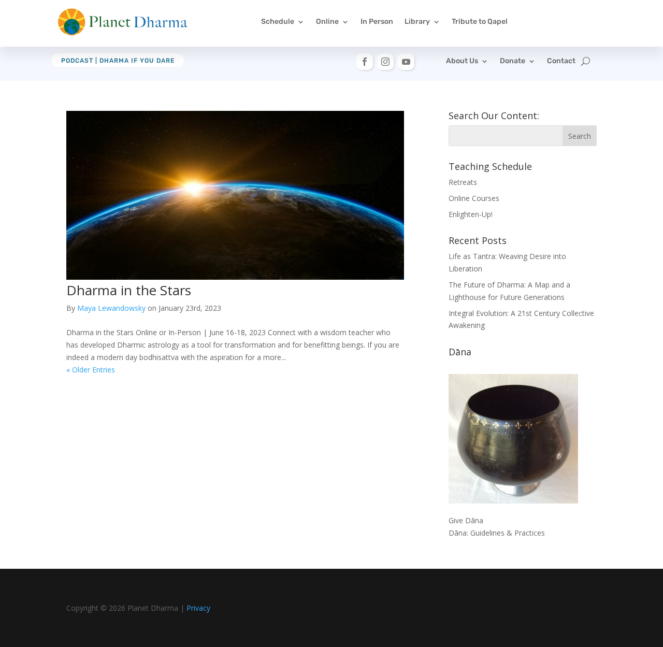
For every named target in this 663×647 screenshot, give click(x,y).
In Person (377, 21)
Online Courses (474, 198)
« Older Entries (90, 370)
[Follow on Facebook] (364, 61)
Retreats (463, 182)
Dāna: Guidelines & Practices (497, 533)
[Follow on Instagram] (385, 61)
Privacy (198, 608)
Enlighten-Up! (471, 214)
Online (327, 21)
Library (417, 21)
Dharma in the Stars (128, 290)
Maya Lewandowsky (111, 308)
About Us (462, 61)
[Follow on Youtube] (406, 61)
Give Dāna (466, 520)
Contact (561, 61)
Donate (512, 61)
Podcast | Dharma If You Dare (118, 60)
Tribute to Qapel (480, 21)
